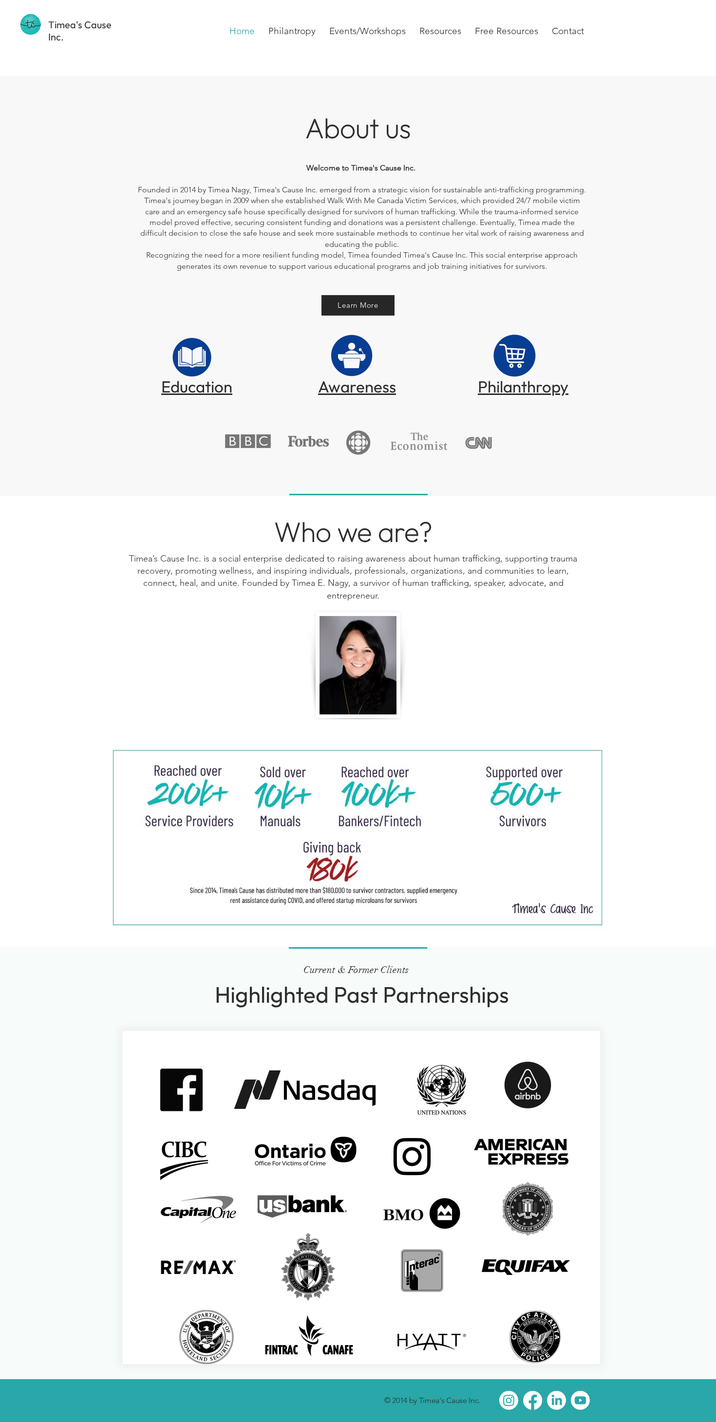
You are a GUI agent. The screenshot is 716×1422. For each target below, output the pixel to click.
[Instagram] (508, 1400)
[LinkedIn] (556, 1400)
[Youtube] (580, 1400)
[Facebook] (532, 1400)
